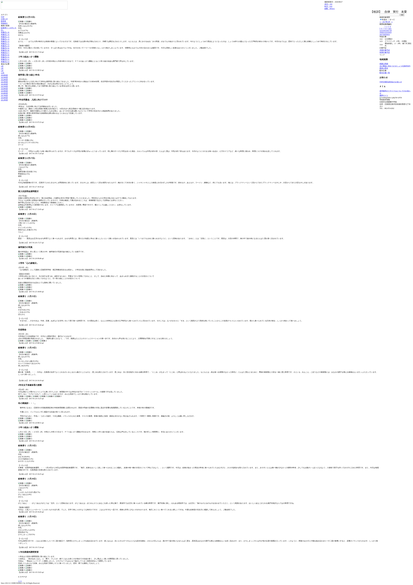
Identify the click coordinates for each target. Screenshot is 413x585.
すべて (392, 20)
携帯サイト (384, 95)
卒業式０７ (5, 53)
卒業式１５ (5, 35)
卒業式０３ (5, 62)
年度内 (384, 20)
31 (389, 34)
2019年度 (4, 91)
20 (382, 32)
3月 (2, 66)
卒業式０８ (5, 50)
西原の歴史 (384, 68)
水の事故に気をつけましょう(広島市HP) (395, 66)
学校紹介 (4, 23)
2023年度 (4, 82)
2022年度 (4, 84)
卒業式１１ (5, 44)
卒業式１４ (5, 37)
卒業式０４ (5, 59)
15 (385, 30)
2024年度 (4, 80)
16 (387, 30)
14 (384, 30)
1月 (2, 71)
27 (382, 34)
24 (389, 32)
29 (385, 34)
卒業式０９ (5, 48)
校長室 (3, 21)
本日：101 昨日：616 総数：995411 (329, 6)
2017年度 (4, 95)
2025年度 (4, 77)
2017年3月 (386, 22)
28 (384, 34)
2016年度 (4, 98)
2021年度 (4, 86)
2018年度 (4, 93)
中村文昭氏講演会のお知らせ (391, 82)
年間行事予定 (385, 52)
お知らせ (4, 19)
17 (389, 30)
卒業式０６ (5, 55)
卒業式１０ (5, 46)
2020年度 (4, 89)
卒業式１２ (5, 41)
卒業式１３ (5, 39)
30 (387, 34)
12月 (2, 73)
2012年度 (4, 100)
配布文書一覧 (385, 73)
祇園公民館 (384, 64)
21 (384, 32)
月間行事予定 (385, 50)
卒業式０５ (5, 57)
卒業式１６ (5, 32)
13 (382, 30)
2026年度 (4, 75)
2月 (2, 68)
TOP (2, 17)
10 (389, 28)
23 (387, 32)
